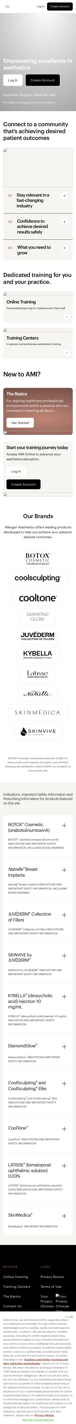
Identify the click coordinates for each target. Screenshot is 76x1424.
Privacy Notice (52, 1277)
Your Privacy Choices (47, 1301)
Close (68, 1317)
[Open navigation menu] (7, 6)
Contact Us (12, 1306)
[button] (32, 200)
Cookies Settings (43, 1420)
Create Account (60, 6)
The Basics (11, 1296)
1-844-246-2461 (44, 95)
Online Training (15, 1277)
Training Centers (16, 1287)
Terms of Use (51, 1287)
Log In (41, 6)
